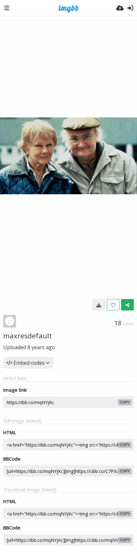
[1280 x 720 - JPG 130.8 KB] (98, 304)
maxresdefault (27, 335)
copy (125, 402)
